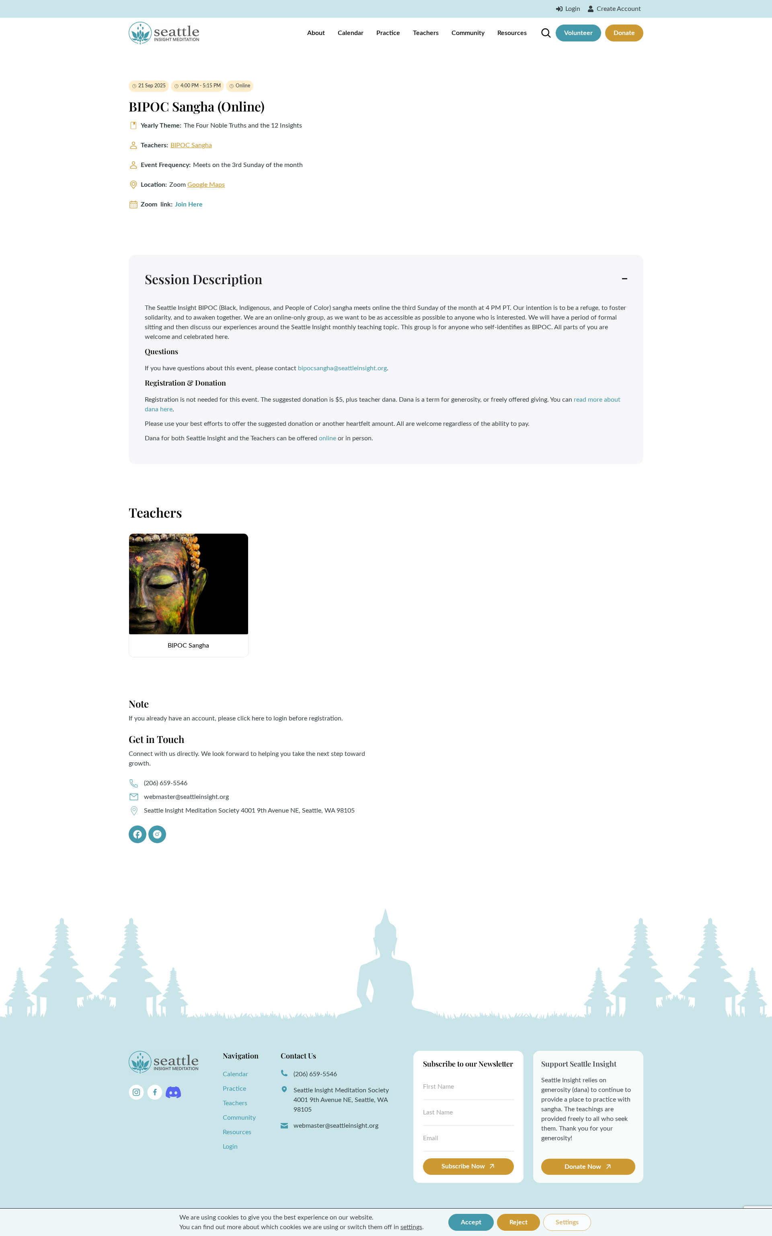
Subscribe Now (463, 1166)
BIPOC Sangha (191, 145)
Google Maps (206, 185)
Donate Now (584, 1167)
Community (468, 33)
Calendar (350, 33)
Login (230, 1146)
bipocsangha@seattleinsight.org (342, 368)
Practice (388, 33)
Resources (512, 33)
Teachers (426, 33)
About (316, 33)
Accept (471, 1222)
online (327, 438)
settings (411, 1227)
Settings (567, 1222)
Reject (518, 1222)
